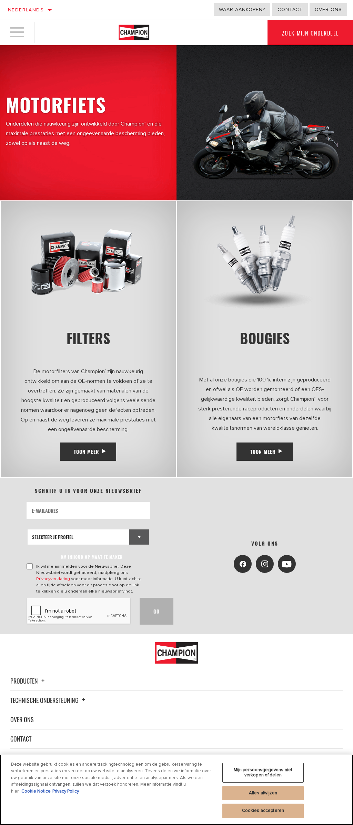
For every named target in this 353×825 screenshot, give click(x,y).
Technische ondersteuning (45, 700)
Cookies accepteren (263, 810)
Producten (24, 680)
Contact (290, 9)
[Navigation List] (17, 32)
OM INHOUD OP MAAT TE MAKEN (92, 557)
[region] (176, 789)
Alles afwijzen (263, 793)
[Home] (133, 32)
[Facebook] (243, 564)
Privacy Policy (65, 791)
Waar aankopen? (242, 9)
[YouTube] (287, 564)
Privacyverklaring (53, 579)
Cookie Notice (36, 791)
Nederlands (26, 10)
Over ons (328, 9)
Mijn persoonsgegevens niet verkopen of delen (263, 772)
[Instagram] (265, 564)
